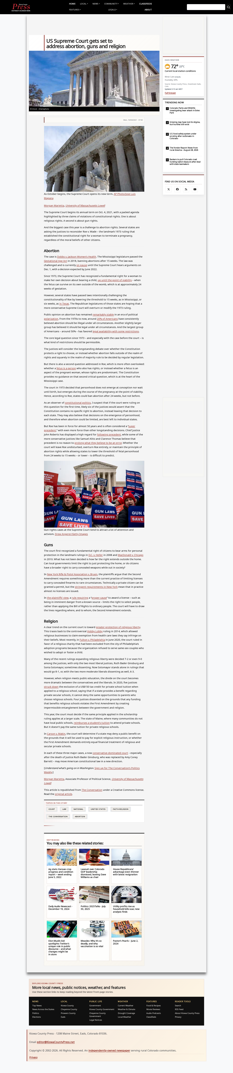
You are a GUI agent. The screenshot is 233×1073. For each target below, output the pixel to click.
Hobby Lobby (95, 631)
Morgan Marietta (54, 205)
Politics (35, 1013)
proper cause (99, 597)
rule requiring (80, 597)
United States (98, 809)
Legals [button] (112, 9)
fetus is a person (66, 368)
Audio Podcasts (153, 1013)
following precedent (109, 434)
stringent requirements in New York (96, 586)
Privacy (178, 1016)
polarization (51, 318)
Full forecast (170, 93)
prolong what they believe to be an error (98, 442)
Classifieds (145, 3)
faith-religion (120, 809)
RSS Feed (179, 1009)
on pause (81, 265)
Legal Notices (95, 1020)
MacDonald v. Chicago (130, 555)
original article (63, 794)
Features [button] (74, 9)
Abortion (80, 816)
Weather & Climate (126, 1009)
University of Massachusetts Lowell (85, 205)
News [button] (95, 3)
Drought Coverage (126, 1013)
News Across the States (43, 1009)
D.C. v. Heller (95, 555)
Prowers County (68, 1013)
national (78, 809)
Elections (36, 1016)
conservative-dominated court (110, 753)
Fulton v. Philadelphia (92, 639)
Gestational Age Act (55, 260)
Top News (37, 1005)
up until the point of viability (115, 280)
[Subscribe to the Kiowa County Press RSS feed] (186, 189)
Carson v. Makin (56, 733)
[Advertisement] (183, 296)
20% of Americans (107, 318)
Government (95, 1005)
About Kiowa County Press (187, 1013)
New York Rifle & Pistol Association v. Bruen (72, 574)
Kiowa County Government (101, 1009)
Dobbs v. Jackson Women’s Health (76, 256)
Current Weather (125, 1005)
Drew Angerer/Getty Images (71, 534)
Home (72, 3)
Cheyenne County (69, 1009)
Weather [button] (128, 3)
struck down (51, 686)
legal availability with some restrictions (116, 331)
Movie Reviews (153, 1009)
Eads (63, 1016)
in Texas (64, 303)
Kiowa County (67, 1005)
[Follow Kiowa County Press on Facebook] (177, 189)
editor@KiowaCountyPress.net (56, 1042)
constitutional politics (78, 402)
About (148, 9)
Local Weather (124, 1016)
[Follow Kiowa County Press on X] (169, 189)
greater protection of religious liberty (118, 627)
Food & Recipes (153, 1005)
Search (178, 1005)
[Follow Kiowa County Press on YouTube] (195, 189)
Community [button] (110, 3)
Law (64, 809)
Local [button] (83, 3)
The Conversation (92, 789)
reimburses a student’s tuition (92, 722)
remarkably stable (103, 314)
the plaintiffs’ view (57, 597)
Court (52, 809)
